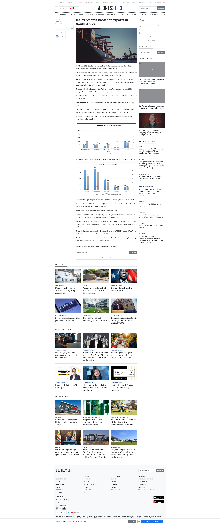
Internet (114, 484)
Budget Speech (61, 479)
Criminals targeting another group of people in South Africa (151, 216)
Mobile (113, 487)
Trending (134, 14)
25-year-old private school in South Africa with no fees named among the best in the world (123, 453)
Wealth (144, 14)
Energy (90, 14)
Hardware (60, 484)
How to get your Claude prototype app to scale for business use (67, 355)
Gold (139, 2)
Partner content (61, 350)
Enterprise (87, 481)
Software (87, 490)
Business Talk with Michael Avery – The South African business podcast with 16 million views (95, 356)
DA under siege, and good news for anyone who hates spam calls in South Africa (68, 452)
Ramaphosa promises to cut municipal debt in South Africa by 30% (124, 320)
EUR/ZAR (123, 2)
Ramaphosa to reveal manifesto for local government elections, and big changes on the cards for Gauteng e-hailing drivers (151, 165)
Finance (81, 14)
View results (152, 40)
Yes (142, 30)
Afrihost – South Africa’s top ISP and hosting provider (122, 387)
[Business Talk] (76, 8)
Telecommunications (62, 315)
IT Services (142, 484)
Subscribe (161, 8)
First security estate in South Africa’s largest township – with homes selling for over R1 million (95, 453)
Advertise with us (62, 499)
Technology (115, 490)
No (142, 33)
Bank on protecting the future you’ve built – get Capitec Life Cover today (122, 355)
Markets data (59, 2)
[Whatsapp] (63, 8)
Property (124, 14)
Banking (62, 14)
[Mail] (72, 28)
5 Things (58, 447)
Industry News (112, 14)
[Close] (165, 521)
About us (59, 497)
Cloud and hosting (145, 479)
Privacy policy (61, 505)
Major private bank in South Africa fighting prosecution (65, 290)
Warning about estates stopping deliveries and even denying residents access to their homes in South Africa (151, 239)
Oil (155, 2)
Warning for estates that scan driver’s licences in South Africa (94, 290)
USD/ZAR (87, 2)
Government (115, 315)
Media (86, 487)
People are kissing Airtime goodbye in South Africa (67, 319)
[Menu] (55, 14)
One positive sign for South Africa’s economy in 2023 (98, 246)
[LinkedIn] (67, 8)
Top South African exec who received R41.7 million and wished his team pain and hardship (150, 192)
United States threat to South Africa (121, 289)
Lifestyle (86, 285)
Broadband (142, 476)
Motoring (100, 14)
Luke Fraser (58, 21)
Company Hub (155, 14)
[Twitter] (60, 8)
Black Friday (115, 476)
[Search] (164, 14)
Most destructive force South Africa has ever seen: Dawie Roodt (150, 179)
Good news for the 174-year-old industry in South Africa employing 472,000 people (151, 151)
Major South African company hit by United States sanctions (93, 422)
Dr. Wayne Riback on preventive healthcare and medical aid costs (151, 107)
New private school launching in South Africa (95, 319)
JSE (69, 2)
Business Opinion (116, 285)
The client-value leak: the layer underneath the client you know (95, 387)
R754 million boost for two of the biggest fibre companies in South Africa (123, 422)
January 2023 (127, 89)
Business (72, 14)
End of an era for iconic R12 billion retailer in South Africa (68, 422)
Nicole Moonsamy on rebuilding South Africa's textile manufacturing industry (151, 81)
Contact (59, 502)
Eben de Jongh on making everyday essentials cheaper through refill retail (150, 133)
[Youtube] (71, 8)
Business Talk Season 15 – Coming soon (67, 386)
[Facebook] (56, 8)
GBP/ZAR (105, 2)
